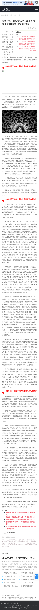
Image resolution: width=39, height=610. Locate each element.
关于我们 (3, 603)
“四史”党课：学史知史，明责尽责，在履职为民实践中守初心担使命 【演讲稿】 (11, 586)
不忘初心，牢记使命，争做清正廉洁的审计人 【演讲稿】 (11, 576)
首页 (8, 15)
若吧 (13, 606)
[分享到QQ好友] (11, 532)
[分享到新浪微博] (8, 532)
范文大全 (13, 15)
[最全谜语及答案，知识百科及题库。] (5, 9)
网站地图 (6, 608)
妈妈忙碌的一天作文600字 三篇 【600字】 (19, 558)
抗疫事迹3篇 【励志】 (28, 579)
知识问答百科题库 (15, 603)
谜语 (8, 603)
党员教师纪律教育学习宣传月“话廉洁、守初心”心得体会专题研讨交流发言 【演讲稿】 (28, 586)
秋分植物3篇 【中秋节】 (14, 595)
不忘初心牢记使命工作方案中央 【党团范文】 (20, 517)
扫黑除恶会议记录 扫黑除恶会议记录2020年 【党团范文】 (11, 579)
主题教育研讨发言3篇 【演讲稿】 (28, 576)
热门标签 (12, 608)
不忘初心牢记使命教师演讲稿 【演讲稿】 (11, 573)
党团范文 (8, 537)
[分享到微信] (13, 532)
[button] (36, 9)
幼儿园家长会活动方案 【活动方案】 (11, 583)
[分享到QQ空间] (9, 532)
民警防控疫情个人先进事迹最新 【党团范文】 (20, 519)
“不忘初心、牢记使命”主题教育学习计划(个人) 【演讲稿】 (28, 583)
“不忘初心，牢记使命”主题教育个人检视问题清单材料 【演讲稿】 (28, 573)
